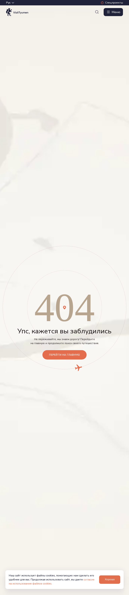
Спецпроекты (114, 2)
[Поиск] (97, 12)
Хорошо (110, 579)
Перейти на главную (64, 354)
